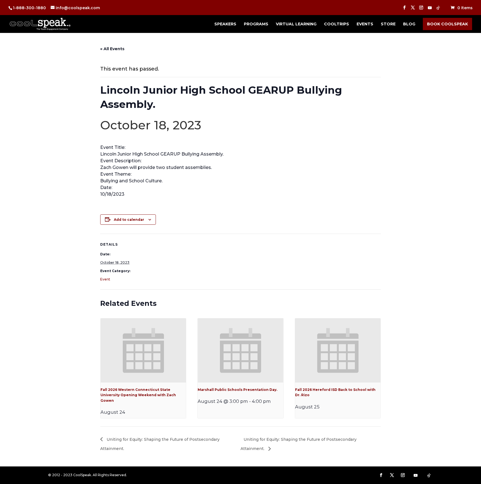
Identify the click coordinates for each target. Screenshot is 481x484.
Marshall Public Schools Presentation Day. (237, 390)
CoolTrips (336, 24)
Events (365, 24)
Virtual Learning (296, 24)
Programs (256, 24)
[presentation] (143, 350)
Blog (409, 24)
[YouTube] (430, 9)
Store (388, 24)
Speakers (225, 24)
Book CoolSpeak (447, 23)
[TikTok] (438, 9)
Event (105, 279)
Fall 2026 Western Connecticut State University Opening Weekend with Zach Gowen (138, 395)
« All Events (112, 48)
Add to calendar (129, 219)
